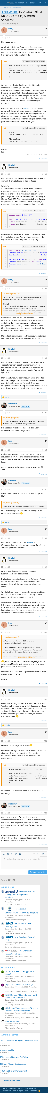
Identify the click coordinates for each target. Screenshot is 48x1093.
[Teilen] (42, 37)
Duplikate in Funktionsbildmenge (19, 984)
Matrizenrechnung (13, 1021)
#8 (46, 538)
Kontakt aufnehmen (9, 1088)
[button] (4, 854)
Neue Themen (8, 967)
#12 (45, 741)
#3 (46, 289)
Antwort (44, 158)
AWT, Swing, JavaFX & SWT (14, 1004)
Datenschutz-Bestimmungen (12, 1091)
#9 (46, 567)
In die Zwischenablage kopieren (34, 61)
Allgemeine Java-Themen (14, 1028)
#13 (45, 813)
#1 (46, 38)
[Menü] (3, 2)
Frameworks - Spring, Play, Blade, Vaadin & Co (21, 1017)
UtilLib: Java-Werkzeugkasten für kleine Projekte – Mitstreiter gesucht (21, 1009)
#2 (46, 174)
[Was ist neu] (40, 2)
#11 (45, 699)
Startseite (33, 1091)
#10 (45, 632)
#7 (46, 489)
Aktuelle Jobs (7, 886)
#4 (46, 358)
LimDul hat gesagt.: (10, 293)
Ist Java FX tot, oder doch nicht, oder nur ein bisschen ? (21, 996)
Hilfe (26, 1091)
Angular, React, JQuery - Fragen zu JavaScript (21, 981)
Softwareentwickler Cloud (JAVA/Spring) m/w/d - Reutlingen (20, 894)
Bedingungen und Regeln (27, 1088)
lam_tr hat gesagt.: (9, 417)
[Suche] (45, 2)
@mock (26, 108)
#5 (46, 413)
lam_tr (5, 23)
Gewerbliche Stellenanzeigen (15, 904)
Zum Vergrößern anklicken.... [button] (24, 313)
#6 (46, 450)
